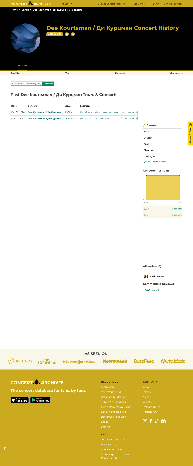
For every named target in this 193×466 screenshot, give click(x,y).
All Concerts (18, 83)
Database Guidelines (113, 397)
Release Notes (151, 407)
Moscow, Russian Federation (95, 118)
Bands (25, 9)
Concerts (77, 9)
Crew (146, 387)
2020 (146, 208)
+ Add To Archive (129, 112)
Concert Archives (111, 458)
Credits (147, 402)
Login (156, 3)
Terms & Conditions (112, 439)
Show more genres (156, 161)
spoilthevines (157, 276)
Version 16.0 (150, 411)
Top (67, 73)
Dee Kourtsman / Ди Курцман (50, 9)
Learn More (108, 387)
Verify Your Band (111, 392)
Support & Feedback (113, 402)
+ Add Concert (139, 3)
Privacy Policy (109, 444)
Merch (147, 397)
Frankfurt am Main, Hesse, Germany (99, 112)
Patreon (148, 392)
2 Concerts (54, 34)
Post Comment (151, 290)
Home (14, 9)
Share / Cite (190, 136)
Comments (176, 73)
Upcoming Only (33, 83)
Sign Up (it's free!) (173, 3)
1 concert (177, 208)
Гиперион (70, 118)
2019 (146, 215)
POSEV (68, 112)
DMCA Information (112, 449)
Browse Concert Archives (111, 3)
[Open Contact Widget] (5, 449)
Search (68, 3)
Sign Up (106, 426)
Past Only (48, 83)
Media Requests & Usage (116, 407)
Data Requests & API (113, 411)
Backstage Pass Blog (113, 416)
